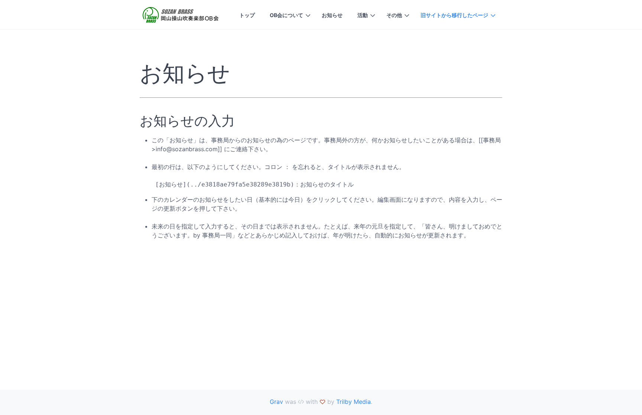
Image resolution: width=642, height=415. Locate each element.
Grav (276, 401)
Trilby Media (353, 401)
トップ (247, 15)
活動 (362, 15)
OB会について (286, 15)
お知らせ (332, 15)
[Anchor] (239, 72)
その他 (394, 15)
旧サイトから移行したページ (454, 15)
